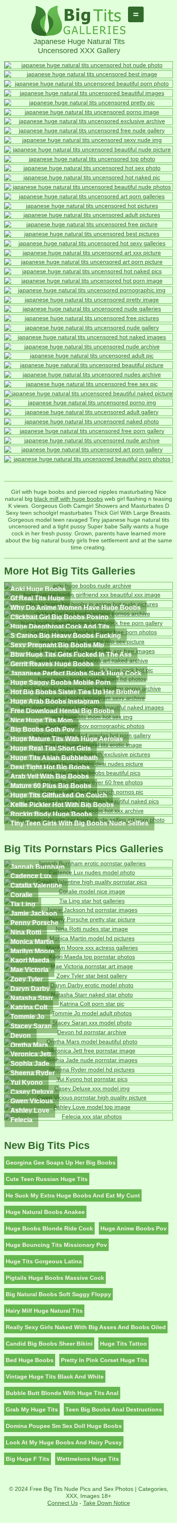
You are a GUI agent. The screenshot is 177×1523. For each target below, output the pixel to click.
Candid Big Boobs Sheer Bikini (49, 1343)
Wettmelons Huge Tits (88, 1459)
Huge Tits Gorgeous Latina (44, 1261)
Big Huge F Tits (27, 1459)
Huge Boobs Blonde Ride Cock (49, 1228)
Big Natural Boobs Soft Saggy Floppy (58, 1294)
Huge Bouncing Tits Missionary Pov (56, 1245)
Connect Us (62, 1503)
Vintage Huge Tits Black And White (55, 1376)
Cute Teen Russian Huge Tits (47, 1179)
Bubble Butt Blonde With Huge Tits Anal (62, 1393)
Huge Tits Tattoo (123, 1343)
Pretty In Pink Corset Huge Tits (104, 1360)
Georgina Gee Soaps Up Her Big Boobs (61, 1162)
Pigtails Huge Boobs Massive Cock (55, 1277)
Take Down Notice (106, 1503)
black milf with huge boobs (68, 498)
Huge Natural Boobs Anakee (45, 1212)
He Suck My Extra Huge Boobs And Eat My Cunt (73, 1195)
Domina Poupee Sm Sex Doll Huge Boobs (64, 1426)
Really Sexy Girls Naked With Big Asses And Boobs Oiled (86, 1327)
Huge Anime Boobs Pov (133, 1228)
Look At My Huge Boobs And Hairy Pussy (64, 1442)
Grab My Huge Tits (32, 1409)
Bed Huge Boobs (30, 1360)
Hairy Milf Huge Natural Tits (44, 1310)
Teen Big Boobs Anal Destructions (113, 1409)
